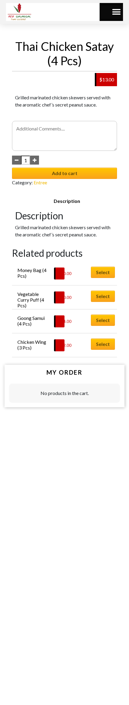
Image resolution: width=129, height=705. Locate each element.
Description (67, 201)
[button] (116, 12)
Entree (40, 182)
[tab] (67, 201)
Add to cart (64, 173)
